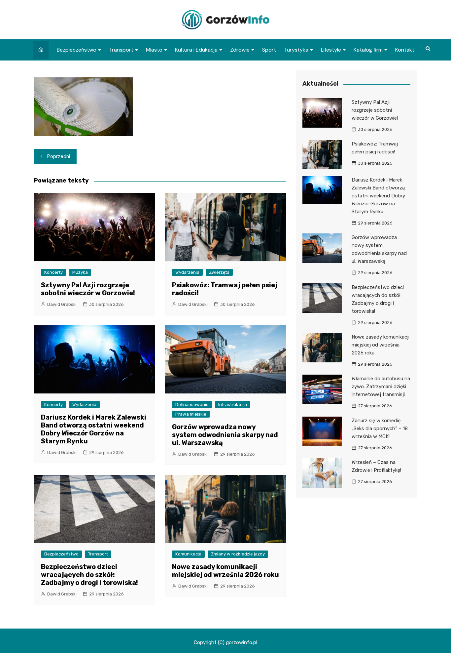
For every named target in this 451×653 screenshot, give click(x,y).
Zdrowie (240, 49)
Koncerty (53, 272)
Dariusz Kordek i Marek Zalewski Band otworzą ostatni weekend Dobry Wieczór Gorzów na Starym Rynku (93, 429)
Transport (121, 49)
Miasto (154, 49)
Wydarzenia (187, 272)
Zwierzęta (219, 272)
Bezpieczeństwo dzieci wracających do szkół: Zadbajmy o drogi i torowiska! (89, 575)
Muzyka (80, 272)
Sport (269, 49)
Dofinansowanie (192, 404)
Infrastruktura (232, 404)
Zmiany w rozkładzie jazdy (238, 553)
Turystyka (296, 49)
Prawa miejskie (190, 414)
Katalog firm (368, 49)
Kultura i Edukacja (196, 49)
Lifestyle (331, 49)
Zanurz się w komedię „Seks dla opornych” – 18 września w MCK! (380, 428)
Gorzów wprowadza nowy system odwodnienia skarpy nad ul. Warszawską (225, 435)
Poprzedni (58, 156)
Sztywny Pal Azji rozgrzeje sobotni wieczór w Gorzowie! (88, 289)
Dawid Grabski (62, 304)
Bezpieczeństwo (76, 49)
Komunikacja (188, 553)
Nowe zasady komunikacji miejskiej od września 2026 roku (225, 571)
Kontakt (404, 49)
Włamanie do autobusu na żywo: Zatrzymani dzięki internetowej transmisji (381, 386)
